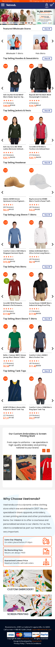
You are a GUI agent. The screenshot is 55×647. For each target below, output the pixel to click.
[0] (51, 5)
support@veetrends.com (41, 629)
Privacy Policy (19, 643)
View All (47, 29)
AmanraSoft (36, 641)
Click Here (16, 1)
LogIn (47, 7)
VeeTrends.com (27, 638)
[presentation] (2, 41)
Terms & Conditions (33, 643)
